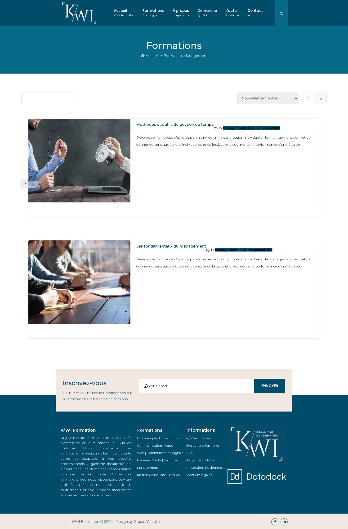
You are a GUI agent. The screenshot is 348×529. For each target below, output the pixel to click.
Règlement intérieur (202, 460)
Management (147, 467)
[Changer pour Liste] (320, 98)
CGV (189, 453)
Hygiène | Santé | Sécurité (157, 460)
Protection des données (204, 467)
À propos (181, 12)
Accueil (124, 12)
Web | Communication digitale (160, 453)
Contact (255, 12)
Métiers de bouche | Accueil (158, 475)
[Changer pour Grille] (308, 98)
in (220, 128)
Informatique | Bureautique (157, 438)
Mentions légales (199, 475)
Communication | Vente (155, 445)
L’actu (232, 12)
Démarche (207, 12)
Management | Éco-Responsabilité (251, 128)
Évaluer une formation (203, 445)
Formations (153, 12)
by (216, 128)
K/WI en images (198, 438)
